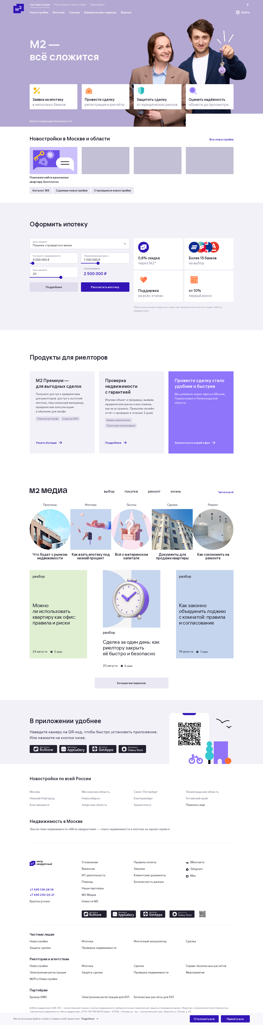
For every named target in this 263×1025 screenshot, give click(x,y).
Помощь (87, 882)
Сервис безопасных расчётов (206, 966)
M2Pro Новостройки (43, 979)
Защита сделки (40, 948)
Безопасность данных (149, 882)
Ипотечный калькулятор (150, 941)
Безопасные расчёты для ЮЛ (154, 997)
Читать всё (226, 492)
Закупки (139, 869)
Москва (35, 792)
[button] (101, 1019)
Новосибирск (91, 798)
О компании (90, 862)
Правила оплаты (145, 862)
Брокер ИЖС (38, 997)
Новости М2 (90, 901)
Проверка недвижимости (99, 948)
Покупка (131, 491)
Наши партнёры (93, 888)
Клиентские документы (150, 875)
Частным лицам (40, 4)
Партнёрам (97, 4)
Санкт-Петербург (146, 792)
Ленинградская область (202, 792)
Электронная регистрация (48, 972)
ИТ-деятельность (94, 875)
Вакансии (88, 869)
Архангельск (142, 805)
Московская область (96, 792)
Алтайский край (197, 798)
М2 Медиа (89, 895)
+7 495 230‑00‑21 (42, 895)
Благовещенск (39, 805)
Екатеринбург (143, 798)
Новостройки (39, 941)
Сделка (191, 941)
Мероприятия (195, 972)
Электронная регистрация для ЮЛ (105, 997)
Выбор (109, 491)
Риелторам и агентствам (70, 4)
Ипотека (87, 941)
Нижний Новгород (42, 798)
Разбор (39, 576)
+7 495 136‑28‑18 (42, 889)
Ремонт (154, 491)
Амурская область (94, 805)
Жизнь (175, 491)
